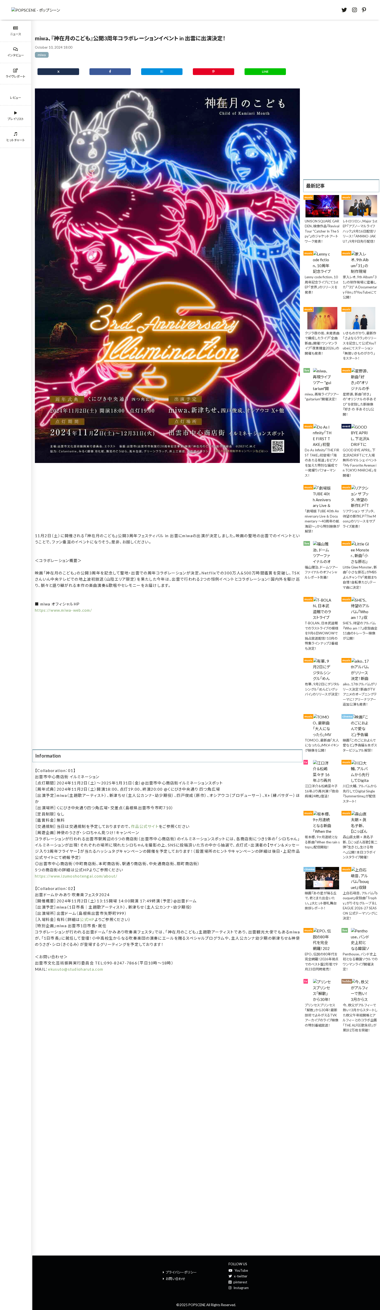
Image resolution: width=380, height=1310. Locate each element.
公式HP (87, 919)
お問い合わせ (175, 1279)
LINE (265, 71)
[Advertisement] (167, 498)
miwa (42, 55)
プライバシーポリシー (181, 1272)
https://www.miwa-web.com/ (63, 610)
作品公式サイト (145, 826)
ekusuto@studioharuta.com (75, 969)
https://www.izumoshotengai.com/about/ (76, 876)
